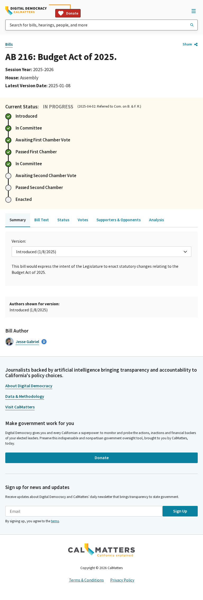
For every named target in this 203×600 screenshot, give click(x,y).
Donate (72, 13)
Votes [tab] (83, 219)
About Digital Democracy (28, 385)
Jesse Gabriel (27, 341)
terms (55, 521)
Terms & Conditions (86, 580)
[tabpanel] (101, 259)
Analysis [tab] (156, 219)
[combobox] (101, 25)
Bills (9, 44)
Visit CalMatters (20, 406)
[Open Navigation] (193, 11)
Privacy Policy (122, 580)
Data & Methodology (24, 396)
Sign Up (180, 511)
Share (187, 44)
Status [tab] (63, 219)
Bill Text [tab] (41, 219)
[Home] (26, 10)
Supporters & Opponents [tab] (118, 219)
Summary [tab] (18, 219)
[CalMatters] (101, 550)
